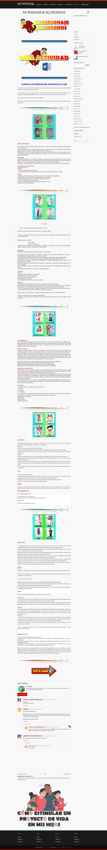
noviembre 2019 (77, 78)
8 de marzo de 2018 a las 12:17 (49, 736)
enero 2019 (76, 96)
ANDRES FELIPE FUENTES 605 (32, 699)
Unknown (26, 709)
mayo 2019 (76, 88)
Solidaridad (76, 39)
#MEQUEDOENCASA (83, 56)
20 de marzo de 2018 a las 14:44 (43, 745)
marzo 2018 (76, 111)
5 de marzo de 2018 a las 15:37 (49, 699)
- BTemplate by (56, 847)
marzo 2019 (76, 93)
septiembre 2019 (77, 83)
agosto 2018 (76, 101)
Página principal (77, 136)
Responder (25, 705)
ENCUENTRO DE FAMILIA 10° (25, 776)
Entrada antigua (67, 774)
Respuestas (27, 724)
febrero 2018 (76, 113)
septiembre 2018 (77, 98)
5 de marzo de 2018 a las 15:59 (36, 709)
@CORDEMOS (25, 3)
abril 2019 (76, 91)
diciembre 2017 (77, 118)
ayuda (75, 34)
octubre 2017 (77, 123)
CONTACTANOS (85, 4)
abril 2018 (76, 108)
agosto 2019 (76, 86)
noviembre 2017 (77, 121)
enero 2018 (76, 116)
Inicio (45, 774)
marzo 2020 (76, 73)
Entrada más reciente (22, 774)
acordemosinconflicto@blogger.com (37, 727)
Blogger (87, 127)
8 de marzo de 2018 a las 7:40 (53, 727)
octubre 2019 (77, 81)
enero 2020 (76, 76)
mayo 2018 (76, 106)
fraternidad (76, 37)
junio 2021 (76, 71)
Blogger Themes (68, 847)
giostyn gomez (32, 746)
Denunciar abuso (78, 130)
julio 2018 (76, 103)
